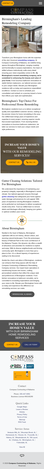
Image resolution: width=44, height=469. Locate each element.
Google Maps (22, 407)
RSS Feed (22, 422)
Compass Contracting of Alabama (22, 463)
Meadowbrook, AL (22, 437)
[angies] (22, 456)
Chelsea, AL (16, 440)
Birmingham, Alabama (22, 294)
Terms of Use (22, 417)
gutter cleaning (8, 196)
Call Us (31, 162)
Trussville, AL (32, 435)
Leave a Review (22, 409)
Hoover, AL (22, 435)
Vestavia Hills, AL (13, 432)
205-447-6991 (25, 394)
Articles (22, 412)
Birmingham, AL (28, 440)
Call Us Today (31, 345)
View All (22, 447)
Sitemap (22, 420)
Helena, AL (10, 437)
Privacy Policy (22, 414)
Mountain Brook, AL (28, 432)
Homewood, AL (11, 435)
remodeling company (26, 60)
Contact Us (7, 3)
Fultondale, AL (22, 442)
